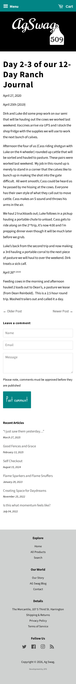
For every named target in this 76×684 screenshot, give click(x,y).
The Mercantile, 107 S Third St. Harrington (38, 609)
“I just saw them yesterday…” (23, 431)
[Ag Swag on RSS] (52, 647)
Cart (69, 6)
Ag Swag (49, 662)
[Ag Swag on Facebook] (33, 647)
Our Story (38, 578)
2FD (45, 669)
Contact (38, 589)
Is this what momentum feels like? (26, 505)
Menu (13, 6)
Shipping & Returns (38, 615)
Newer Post (61, 311)
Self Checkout (12, 461)
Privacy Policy (38, 621)
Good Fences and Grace (19, 446)
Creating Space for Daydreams (24, 490)
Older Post (14, 311)
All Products (38, 552)
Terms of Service (38, 626)
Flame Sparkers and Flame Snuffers (28, 475)
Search (38, 558)
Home (38, 546)
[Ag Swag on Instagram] (43, 647)
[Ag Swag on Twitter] (24, 647)
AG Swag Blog (38, 583)
